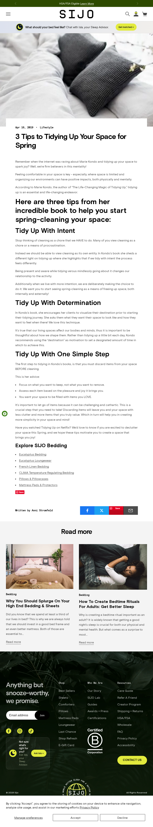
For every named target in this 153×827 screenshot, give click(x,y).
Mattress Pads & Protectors (38, 485)
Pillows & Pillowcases (33, 478)
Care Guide (125, 690)
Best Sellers (67, 690)
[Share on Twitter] (102, 510)
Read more (13, 641)
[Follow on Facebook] (8, 731)
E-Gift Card (66, 745)
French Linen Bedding (34, 466)
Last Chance (67, 731)
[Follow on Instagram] (20, 731)
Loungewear (67, 724)
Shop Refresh (68, 738)
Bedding (11, 594)
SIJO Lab (94, 697)
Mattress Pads (69, 718)
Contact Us (132, 760)
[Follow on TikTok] (31, 731)
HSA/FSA (123, 718)
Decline (122, 817)
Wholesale (124, 724)
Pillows (63, 711)
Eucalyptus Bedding (32, 454)
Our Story (94, 690)
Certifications (97, 718)
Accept (76, 817)
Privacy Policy (89, 807)
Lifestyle (46, 127)
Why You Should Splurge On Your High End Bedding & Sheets (38, 603)
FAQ (120, 731)
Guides (92, 704)
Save (117, 508)
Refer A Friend (127, 697)
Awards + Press (98, 711)
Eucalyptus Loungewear (35, 460)
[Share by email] (131, 510)
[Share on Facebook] (87, 510)
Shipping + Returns (130, 711)
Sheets (63, 697)
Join (42, 715)
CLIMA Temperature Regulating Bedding (46, 472)
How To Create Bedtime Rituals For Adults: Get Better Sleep (109, 604)
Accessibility (126, 745)
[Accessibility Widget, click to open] (4, 413)
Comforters (66, 704)
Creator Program (129, 704)
